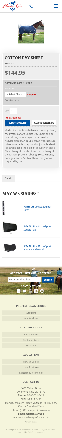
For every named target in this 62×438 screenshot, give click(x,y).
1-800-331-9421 (35, 395)
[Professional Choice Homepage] (12, 6)
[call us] (31, 6)
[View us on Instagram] (36, 291)
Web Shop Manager (36, 432)
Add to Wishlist (44, 122)
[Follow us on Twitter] (24, 291)
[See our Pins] (42, 291)
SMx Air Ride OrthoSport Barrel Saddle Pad (37, 248)
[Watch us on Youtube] (30, 291)
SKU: (7, 63)
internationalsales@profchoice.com (31, 417)
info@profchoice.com (39, 410)
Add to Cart (17, 123)
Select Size (9, 88)
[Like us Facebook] (18, 291)
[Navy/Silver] (31, 30)
